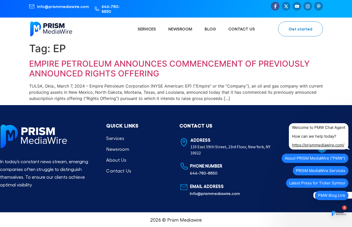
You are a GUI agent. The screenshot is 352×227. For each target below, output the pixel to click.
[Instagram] (307, 6)
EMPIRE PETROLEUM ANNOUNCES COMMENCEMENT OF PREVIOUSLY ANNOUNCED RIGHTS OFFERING (169, 69)
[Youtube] (296, 6)
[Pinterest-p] (318, 6)
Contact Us (241, 28)
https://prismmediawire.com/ (318, 145)
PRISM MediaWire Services (320, 170)
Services (147, 28)
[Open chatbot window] (338, 213)
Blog (210, 28)
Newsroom (180, 28)
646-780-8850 (111, 9)
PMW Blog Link (331, 195)
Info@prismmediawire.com (63, 6)
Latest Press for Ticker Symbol (317, 183)
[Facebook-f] (275, 6)
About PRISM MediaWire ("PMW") (315, 158)
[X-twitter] (286, 6)
